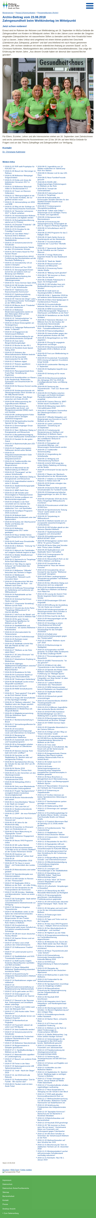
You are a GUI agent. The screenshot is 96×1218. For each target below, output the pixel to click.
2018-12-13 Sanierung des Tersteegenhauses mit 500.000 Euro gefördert (52, 1059)
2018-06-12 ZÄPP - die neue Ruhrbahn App (20, 814)
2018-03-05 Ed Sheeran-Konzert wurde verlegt (20, 387)
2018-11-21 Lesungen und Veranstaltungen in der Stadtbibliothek (53, 870)
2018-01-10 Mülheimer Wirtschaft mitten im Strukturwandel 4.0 (18, 188)
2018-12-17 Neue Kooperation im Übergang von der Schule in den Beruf (53, 1091)
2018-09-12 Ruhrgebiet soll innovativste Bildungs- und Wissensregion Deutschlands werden (52, 445)
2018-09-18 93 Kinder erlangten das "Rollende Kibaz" (52, 484)
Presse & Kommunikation (25, 13)
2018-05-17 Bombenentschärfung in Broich (19, 721)
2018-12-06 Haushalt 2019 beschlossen (48, 998)
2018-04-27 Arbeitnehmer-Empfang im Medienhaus (20, 660)
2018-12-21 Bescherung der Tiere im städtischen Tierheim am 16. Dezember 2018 (53, 1147)
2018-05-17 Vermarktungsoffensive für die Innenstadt (20, 725)
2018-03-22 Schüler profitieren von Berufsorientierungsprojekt (19, 498)
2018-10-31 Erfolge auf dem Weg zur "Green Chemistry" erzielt (52, 733)
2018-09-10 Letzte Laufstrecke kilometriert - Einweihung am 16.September (50, 426)
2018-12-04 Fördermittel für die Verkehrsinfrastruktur (50, 980)
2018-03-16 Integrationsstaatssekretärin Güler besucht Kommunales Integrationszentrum (18, 456)
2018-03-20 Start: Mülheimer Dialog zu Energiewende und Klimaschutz (20, 478)
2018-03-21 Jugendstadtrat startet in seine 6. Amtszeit (19, 482)
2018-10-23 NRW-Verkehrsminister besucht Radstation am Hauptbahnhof (53, 688)
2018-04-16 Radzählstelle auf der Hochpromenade (18, 595)
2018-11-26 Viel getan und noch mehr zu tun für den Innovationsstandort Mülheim (53, 910)
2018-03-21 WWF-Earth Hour (16, 490)
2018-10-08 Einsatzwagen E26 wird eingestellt (52, 601)
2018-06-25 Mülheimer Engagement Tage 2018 (19, 837)
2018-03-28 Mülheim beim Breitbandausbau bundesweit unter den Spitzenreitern (20, 517)
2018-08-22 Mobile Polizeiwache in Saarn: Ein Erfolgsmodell (51, 281)
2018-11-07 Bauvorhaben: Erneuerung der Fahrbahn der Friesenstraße (53, 787)
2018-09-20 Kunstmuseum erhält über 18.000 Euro (53, 506)
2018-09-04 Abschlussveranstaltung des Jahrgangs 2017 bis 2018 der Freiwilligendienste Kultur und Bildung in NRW (52, 381)
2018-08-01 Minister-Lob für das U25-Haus (53, 174)
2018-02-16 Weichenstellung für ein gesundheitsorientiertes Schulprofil (19, 337)
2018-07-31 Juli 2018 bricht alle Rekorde (17, 1076)
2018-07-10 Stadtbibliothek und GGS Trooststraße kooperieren (19, 957)
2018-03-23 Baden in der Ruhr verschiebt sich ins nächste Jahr (17, 503)
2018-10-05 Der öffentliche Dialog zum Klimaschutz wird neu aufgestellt (53, 584)
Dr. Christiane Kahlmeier (13, 152)
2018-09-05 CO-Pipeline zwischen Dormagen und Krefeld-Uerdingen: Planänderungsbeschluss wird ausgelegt (51, 396)
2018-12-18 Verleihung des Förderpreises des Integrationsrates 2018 (52, 1107)
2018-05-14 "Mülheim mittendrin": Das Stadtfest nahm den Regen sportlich (20, 703)
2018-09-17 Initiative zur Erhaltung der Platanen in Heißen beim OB (53, 480)
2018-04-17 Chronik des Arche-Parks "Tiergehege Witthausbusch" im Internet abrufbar (19, 610)
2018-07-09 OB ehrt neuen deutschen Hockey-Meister (20, 935)
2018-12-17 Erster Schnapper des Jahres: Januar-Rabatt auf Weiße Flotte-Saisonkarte (51, 1081)
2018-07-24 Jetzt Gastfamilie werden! (20, 1029)
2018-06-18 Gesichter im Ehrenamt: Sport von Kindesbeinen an (19, 828)
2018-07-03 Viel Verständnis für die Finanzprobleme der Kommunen (19, 889)
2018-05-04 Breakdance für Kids (18, 672)
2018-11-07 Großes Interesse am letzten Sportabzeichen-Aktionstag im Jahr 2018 (52, 797)
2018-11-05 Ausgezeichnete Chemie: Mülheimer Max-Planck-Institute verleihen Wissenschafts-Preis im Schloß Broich (52, 756)
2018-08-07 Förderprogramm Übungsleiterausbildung (49, 207)
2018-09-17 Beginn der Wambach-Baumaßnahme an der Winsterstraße (52, 475)
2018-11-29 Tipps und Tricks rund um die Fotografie (52, 920)
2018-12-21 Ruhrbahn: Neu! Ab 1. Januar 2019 (51, 1159)
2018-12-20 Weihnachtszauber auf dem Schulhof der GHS (51, 1141)
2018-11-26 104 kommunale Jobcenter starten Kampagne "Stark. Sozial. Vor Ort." (53, 904)
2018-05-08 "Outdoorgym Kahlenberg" (20, 679)
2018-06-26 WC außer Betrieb (17, 845)
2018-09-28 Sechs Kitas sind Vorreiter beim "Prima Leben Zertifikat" (53, 546)
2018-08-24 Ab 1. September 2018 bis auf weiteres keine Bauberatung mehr (53, 296)
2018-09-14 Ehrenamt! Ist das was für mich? (53, 471)
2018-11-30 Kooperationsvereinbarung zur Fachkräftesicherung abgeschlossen (53, 937)
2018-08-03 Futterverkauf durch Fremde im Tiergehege (50, 194)
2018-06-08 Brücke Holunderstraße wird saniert (19, 798)
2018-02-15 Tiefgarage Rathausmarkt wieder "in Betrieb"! (20, 328)
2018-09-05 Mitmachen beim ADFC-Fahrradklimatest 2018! (52, 407)
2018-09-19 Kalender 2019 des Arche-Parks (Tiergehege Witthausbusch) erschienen (53, 501)
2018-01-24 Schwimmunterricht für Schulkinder (18, 244)
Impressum (6, 1180)
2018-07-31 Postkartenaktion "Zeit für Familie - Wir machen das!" (20, 1081)
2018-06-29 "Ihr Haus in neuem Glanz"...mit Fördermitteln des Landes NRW (20, 865)
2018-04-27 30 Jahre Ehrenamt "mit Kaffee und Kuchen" (19, 656)
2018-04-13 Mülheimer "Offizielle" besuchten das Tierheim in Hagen (18, 571)
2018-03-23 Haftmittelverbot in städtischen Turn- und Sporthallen (18, 507)
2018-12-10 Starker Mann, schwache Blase (52, 1020)
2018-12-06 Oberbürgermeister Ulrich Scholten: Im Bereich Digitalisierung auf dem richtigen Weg (53, 1010)
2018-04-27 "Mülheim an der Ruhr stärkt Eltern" (18, 651)
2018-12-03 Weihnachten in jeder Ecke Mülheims (53, 976)
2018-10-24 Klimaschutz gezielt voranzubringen (50, 697)
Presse (5, 1204)
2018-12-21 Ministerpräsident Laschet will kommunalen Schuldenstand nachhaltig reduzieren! (53, 1153)
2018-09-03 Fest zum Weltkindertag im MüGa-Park (53, 354)
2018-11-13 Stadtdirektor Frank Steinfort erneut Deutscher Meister (51, 834)
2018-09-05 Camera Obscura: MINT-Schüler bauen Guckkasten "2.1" (52, 403)
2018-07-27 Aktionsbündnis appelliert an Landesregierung (19, 1056)
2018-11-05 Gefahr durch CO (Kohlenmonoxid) (49, 763)
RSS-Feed (15, 1170)
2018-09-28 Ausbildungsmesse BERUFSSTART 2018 (50, 537)
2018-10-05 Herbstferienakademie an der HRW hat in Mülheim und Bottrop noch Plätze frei (52, 589)
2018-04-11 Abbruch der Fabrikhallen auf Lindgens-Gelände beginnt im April (20, 551)
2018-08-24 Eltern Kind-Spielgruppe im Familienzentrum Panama (53, 301)
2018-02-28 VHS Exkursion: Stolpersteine (16, 367)
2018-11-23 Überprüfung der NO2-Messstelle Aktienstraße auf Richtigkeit (53, 892)
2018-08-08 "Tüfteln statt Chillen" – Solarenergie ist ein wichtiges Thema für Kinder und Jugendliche (52, 213)
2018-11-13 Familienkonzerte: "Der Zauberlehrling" (51, 829)
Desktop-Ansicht (8, 1209)
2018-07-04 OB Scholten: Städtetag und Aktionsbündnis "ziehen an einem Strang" (20, 894)
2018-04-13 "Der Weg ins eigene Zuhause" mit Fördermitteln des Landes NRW (18, 566)
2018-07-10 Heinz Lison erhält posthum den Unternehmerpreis (17, 944)
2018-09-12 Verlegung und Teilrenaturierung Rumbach (48, 460)
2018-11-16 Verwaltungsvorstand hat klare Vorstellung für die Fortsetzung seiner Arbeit (52, 853)
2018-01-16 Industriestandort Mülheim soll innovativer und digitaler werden (20, 217)
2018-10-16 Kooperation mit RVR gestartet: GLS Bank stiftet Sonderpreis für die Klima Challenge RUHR (53, 652)
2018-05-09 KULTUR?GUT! (16, 686)
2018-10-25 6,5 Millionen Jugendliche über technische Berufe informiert (52, 708)
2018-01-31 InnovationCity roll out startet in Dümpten (18, 264)
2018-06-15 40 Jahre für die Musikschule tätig (16, 823)
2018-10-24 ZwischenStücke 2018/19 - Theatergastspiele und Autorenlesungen (53, 703)
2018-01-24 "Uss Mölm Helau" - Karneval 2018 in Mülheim (17, 235)
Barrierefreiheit (8, 1196)
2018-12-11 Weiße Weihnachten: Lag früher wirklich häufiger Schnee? (52, 1035)
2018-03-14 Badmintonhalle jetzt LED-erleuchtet (20, 445)
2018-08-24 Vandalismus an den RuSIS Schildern (53, 316)
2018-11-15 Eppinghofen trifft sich (51, 844)
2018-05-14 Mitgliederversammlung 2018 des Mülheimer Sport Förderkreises (19, 715)
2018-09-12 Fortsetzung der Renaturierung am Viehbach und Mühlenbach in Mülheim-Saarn (50, 432)
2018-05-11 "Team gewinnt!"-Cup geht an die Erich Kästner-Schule (20, 694)
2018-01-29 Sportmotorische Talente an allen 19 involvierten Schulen (19, 248)
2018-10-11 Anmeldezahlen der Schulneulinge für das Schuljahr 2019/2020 (50, 630)
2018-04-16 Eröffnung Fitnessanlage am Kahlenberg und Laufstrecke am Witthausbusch (19, 590)
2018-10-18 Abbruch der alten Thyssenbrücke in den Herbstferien (51, 666)
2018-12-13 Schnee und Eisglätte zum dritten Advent (53, 1064)
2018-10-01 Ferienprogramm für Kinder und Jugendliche (50, 555)
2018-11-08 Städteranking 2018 (50, 806)
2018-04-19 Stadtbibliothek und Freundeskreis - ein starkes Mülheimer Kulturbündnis (20, 628)
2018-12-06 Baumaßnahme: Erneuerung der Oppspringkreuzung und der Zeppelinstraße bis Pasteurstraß (52, 991)
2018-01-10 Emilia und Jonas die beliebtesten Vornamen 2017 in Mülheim (18, 182)
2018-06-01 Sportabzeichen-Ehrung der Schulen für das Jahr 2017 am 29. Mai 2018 (20, 764)
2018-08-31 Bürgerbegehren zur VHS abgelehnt (52, 339)
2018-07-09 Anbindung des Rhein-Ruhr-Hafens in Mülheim (18, 922)
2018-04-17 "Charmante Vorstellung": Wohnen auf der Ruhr (20, 604)
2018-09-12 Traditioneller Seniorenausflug (48, 451)
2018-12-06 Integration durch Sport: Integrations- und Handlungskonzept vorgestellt (52, 1003)
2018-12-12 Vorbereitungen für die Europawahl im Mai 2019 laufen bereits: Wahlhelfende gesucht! (51, 1041)
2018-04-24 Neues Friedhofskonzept (19, 637)
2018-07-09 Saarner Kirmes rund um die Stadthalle (19, 939)
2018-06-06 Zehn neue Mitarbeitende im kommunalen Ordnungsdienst (20, 787)
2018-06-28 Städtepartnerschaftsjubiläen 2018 (18, 860)
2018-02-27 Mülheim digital (16, 361)
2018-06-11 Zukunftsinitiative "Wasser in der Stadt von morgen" (20, 803)
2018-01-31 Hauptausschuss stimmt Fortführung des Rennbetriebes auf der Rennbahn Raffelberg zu (20, 258)
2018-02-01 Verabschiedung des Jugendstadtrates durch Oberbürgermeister (18, 278)
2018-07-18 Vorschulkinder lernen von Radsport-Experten (20, 1017)
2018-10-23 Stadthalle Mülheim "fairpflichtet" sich (50, 693)
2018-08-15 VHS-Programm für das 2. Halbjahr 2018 (53, 234)
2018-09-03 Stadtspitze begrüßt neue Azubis (52, 370)
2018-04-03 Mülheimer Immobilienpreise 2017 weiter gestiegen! (16, 530)
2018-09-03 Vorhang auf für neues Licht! (51, 374)
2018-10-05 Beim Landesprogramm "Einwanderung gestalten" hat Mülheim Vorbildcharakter (53, 578)
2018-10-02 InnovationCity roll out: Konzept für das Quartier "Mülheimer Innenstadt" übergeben (52, 572)
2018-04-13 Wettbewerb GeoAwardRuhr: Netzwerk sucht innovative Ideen (17, 577)
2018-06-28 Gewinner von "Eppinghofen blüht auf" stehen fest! (19, 855)
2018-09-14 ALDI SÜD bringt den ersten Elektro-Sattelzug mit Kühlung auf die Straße (52, 465)
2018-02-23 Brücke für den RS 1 (18, 345)
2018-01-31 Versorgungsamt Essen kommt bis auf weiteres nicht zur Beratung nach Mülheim (19, 272)
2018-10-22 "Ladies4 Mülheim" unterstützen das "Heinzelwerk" (50, 684)
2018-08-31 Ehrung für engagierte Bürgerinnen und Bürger (51, 343)
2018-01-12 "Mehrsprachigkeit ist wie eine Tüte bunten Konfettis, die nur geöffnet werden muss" (19, 198)
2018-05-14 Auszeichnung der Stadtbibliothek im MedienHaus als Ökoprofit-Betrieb (18, 709)
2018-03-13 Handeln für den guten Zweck (18, 440)
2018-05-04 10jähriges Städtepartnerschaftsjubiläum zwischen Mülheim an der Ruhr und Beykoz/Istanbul (20, 667)
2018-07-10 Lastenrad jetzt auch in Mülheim (19, 953)
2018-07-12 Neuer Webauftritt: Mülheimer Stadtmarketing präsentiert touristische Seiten (20, 969)
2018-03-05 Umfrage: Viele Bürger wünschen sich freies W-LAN (18, 398)
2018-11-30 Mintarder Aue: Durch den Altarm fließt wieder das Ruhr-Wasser (53, 943)
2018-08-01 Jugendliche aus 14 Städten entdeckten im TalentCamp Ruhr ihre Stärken (51, 168)
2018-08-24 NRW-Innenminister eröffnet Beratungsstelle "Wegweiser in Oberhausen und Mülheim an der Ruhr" (53, 311)
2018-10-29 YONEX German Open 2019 (51, 724)
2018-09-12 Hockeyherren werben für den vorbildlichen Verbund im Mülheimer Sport (52, 439)
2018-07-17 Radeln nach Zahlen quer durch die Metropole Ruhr (20, 1008)
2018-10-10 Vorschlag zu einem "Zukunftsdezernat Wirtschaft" (50, 624)
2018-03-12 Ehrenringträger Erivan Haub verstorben (19, 427)
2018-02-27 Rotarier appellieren (17, 364)
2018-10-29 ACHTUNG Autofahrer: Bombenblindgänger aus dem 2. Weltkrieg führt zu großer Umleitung (52, 714)
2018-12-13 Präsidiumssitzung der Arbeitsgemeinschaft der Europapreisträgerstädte (51, 1052)
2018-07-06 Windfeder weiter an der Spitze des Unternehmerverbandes (19, 913)
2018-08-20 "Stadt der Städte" (49, 261)
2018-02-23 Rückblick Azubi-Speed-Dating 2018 (19, 349)
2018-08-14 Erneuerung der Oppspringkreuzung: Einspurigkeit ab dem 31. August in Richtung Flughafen (53, 224)
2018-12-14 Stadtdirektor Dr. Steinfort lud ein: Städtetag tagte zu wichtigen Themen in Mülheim (52, 1074)
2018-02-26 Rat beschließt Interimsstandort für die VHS (16, 358)
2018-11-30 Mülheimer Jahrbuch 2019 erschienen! (53, 947)
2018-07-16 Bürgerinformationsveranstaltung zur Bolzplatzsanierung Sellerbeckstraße (19, 987)
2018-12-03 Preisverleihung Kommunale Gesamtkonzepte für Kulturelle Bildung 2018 (51, 957)
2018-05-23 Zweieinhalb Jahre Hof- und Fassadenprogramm (19, 741)
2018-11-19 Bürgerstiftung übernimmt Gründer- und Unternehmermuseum (52, 859)
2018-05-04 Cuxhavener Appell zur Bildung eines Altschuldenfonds (19, 676)
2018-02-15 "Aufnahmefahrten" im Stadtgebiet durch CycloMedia (18, 319)
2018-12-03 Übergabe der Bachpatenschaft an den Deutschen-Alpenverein (52, 970)
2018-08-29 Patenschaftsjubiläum (51, 331)
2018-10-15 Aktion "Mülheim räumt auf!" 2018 (51, 642)
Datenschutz (7, 1184)
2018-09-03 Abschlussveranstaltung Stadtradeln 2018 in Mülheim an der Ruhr (52, 349)
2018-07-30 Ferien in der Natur (17, 1064)
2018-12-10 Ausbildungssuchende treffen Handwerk (51, 1015)
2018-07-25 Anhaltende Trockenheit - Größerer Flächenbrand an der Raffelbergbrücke (19, 1038)
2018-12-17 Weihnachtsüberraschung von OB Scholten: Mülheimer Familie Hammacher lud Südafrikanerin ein (53, 1101)
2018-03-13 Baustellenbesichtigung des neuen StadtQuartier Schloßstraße (20, 436)
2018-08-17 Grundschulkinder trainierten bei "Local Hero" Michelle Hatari (52, 244)
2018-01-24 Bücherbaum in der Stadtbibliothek (17, 239)
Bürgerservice (8, 13)
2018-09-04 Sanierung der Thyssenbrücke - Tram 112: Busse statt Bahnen (53, 388)
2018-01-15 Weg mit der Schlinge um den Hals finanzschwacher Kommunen (20, 208)
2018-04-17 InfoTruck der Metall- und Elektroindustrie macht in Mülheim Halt (20, 616)
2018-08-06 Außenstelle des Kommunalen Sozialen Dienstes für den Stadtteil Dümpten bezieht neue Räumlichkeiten (53, 201)
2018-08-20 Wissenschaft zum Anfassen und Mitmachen (50, 265)
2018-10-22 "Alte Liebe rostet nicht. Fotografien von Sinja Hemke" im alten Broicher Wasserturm (53, 678)
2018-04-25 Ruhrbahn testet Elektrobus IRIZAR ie (16, 640)
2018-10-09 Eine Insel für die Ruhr (51, 616)
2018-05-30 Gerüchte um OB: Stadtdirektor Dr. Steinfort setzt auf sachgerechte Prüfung (18, 757)
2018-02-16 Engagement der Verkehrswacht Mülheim (16, 333)
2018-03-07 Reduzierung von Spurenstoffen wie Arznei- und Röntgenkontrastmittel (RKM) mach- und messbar (19, 409)
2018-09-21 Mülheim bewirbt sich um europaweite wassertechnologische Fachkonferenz (52, 523)
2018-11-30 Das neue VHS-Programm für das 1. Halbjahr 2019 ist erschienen (53, 925)
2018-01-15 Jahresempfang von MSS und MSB (20, 203)
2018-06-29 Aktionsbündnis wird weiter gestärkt (20, 871)
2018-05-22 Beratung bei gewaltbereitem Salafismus (15, 736)
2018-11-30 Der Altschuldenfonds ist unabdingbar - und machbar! (52, 929)
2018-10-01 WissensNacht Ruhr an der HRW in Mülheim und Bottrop (53, 560)
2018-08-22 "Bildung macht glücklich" (52, 273)
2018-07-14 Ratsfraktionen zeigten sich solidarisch (20, 981)
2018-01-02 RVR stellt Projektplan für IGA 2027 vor (19, 167)
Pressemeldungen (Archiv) (47, 13)
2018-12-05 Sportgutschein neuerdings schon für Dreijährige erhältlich (53, 985)
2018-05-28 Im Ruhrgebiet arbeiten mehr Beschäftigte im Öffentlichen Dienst (19, 746)
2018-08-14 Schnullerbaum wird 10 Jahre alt (51, 229)
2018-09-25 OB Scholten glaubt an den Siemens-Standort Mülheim (53, 528)
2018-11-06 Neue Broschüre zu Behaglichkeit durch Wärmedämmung (52, 778)
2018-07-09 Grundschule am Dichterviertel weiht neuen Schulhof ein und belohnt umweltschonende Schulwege (20, 928)
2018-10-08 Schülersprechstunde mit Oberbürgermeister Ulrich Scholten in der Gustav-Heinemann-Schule (52, 611)
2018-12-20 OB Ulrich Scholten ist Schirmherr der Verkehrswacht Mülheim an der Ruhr (53, 1136)
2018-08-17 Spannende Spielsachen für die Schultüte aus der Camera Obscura (52, 250)
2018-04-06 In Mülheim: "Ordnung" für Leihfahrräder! (20, 547)
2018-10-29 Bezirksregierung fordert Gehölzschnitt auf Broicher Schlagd (52, 719)
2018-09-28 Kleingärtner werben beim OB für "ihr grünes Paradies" (53, 542)
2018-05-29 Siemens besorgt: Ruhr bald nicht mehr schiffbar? (19, 752)
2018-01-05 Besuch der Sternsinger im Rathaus (20, 172)
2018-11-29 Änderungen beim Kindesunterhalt (49, 916)
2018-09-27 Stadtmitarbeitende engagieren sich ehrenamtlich (50, 533)
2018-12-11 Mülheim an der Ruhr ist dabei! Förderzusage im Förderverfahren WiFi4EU (52, 1030)
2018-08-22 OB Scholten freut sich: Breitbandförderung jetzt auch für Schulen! (51, 286)
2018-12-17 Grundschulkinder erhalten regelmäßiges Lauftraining (53, 1086)
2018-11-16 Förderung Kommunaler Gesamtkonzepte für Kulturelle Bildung (53, 848)
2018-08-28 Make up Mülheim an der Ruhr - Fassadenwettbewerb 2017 (52, 327)
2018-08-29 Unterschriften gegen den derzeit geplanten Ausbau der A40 (52, 334)
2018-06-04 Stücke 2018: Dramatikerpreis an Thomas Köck (18, 769)
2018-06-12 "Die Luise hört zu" (17, 806)
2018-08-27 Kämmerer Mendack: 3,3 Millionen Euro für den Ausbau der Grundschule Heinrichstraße (52, 322)
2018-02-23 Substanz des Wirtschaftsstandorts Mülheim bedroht (20, 353)
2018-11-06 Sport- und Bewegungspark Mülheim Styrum (53, 782)
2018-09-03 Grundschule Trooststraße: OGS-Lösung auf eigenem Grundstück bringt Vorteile (53, 360)
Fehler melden (26, 1170)
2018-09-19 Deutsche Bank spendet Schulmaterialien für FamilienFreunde (52, 489)
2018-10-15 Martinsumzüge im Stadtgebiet (50, 646)
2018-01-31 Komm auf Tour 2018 (18, 267)
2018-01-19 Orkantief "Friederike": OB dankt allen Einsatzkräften (20, 226)
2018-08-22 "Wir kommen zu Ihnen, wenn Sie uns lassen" (52, 276)
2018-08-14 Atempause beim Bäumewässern (49, 218)
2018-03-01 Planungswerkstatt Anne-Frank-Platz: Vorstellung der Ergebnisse (19, 373)
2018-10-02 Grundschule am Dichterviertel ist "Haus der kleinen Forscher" (51, 565)
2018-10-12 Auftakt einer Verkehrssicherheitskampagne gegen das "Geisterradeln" (52, 636)
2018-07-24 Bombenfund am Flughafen (16, 1021)
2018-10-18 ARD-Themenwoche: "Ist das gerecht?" (52, 662)
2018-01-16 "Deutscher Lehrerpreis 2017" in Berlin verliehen (19, 212)
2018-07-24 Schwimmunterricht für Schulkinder (18, 1033)
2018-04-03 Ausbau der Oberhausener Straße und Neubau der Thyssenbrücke (20, 524)
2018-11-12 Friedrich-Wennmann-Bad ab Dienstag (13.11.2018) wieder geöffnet (53, 823)
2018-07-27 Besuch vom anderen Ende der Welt (20, 1060)
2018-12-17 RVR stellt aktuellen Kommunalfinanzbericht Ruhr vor (51, 1095)
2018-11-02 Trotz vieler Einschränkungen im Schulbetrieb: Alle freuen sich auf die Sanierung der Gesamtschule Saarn (53, 748)
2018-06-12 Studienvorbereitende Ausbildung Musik (18, 810)
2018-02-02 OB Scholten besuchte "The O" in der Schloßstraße (18, 286)
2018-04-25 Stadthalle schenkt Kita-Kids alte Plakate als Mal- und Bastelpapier (19, 646)
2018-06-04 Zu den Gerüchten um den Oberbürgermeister (20, 774)
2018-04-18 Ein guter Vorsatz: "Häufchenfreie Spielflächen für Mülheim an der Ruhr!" (17, 621)
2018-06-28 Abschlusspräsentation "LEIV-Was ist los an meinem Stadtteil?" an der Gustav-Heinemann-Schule (20, 850)
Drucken (5, 1170)
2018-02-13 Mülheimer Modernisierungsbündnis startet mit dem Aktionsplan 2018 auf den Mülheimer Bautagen (19, 313)
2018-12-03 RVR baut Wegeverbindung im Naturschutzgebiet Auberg (53, 964)
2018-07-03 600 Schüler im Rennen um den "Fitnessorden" (19, 880)
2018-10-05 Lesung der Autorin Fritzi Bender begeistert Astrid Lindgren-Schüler (52, 596)
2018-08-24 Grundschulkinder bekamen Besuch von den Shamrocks (53, 305)
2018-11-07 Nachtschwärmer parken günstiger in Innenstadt (52, 802)
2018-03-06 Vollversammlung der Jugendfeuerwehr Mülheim (18, 403)
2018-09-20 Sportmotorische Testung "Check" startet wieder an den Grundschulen (52, 512)
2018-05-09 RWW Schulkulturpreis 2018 (18, 690)
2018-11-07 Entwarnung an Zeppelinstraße (48, 791)
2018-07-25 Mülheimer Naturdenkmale (20, 1043)
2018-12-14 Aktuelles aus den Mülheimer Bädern (49, 1069)
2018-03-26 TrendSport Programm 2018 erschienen (18, 512)
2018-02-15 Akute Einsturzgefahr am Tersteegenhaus (19, 324)
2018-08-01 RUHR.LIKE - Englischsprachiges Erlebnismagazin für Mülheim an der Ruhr (52, 184)
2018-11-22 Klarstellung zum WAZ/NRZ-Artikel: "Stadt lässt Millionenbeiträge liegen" (49, 875)
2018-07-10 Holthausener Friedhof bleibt (18, 948)
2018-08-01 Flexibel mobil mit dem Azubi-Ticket (18, 1085)
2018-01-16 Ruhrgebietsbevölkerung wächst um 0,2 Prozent (19, 221)
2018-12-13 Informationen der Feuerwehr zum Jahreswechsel (50, 1046)
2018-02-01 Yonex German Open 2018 (20, 283)
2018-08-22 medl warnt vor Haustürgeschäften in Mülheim (50, 292)
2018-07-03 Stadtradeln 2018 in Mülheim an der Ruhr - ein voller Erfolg (20, 884)
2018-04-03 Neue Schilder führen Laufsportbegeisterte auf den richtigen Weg (20, 537)
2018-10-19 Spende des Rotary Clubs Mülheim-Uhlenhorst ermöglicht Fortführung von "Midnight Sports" (53, 672)
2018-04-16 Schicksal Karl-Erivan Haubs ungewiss (18, 600)
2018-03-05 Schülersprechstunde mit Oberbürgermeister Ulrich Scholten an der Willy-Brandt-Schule (20, 393)
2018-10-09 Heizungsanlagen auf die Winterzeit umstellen (52, 620)
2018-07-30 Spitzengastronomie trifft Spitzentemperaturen (19, 1067)
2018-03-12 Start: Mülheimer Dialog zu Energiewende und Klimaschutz (20, 431)
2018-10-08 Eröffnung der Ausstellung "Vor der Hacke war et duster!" (53, 606)
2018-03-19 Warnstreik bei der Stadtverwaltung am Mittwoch (17, 469)
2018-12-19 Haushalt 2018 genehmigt (53, 1123)
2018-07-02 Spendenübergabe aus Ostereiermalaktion (19, 875)
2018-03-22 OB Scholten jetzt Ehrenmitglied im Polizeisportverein (19, 494)
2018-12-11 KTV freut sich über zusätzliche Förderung (50, 1024)
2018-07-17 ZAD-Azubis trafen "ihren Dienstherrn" (19, 1012)
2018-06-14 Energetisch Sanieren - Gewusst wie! (19, 819)
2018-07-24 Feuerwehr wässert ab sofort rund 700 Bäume (18, 1026)
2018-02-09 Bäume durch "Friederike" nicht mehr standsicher (20, 306)
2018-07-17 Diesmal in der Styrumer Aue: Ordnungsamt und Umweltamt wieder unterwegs (19, 1002)
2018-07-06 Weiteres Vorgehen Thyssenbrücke (17, 908)
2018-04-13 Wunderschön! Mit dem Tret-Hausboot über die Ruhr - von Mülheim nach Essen (19, 583)
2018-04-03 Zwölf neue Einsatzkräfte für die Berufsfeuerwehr (19, 542)
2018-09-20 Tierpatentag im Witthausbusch (49, 517)
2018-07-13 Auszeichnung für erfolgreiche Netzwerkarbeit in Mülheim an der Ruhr (20, 976)
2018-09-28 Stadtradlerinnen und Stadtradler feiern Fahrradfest (51, 551)
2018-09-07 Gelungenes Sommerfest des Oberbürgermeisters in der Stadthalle (52, 413)
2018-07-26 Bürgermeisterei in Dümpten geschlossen (17, 1046)
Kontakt (5, 1200)
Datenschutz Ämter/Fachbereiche (15, 1188)
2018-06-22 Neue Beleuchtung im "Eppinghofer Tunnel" (18, 833)
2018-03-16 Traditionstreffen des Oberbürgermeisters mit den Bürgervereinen (18, 463)
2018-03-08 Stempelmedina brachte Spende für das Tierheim (19, 422)
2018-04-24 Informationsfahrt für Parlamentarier (18, 633)
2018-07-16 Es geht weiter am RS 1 (19, 991)
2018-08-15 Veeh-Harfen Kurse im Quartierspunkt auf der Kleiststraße (51, 238)
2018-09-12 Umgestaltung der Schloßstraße (49, 455)
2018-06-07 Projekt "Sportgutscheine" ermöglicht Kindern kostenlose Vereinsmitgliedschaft (20, 793)
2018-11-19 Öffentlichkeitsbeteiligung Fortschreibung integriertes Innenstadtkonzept (52, 864)
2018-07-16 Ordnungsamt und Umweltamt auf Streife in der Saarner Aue (19, 996)
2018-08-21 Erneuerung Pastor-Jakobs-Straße (50, 269)
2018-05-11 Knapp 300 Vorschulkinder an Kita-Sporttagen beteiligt (20, 699)
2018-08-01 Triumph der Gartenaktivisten (47, 190)
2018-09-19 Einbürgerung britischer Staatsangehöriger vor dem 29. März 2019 (52, 494)
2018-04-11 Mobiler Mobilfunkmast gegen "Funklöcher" (18, 556)
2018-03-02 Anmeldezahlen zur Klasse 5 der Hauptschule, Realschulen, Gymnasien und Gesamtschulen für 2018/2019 (20, 380)
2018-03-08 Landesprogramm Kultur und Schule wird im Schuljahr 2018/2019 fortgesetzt (19, 417)
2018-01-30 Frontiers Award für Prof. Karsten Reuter (19, 253)
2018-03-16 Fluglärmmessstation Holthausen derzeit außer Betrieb (18, 449)
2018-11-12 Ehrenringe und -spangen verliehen (52, 809)
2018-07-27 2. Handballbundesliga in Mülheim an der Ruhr (19, 1051)
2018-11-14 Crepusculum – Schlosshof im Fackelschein (53, 838)
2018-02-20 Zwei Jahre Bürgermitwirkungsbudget (15, 342)
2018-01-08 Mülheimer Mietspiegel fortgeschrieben (19, 177)
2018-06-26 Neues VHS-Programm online (19, 842)
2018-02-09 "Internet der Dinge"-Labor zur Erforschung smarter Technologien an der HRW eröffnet (20, 301)
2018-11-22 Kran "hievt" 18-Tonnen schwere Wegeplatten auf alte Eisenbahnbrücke (51, 882)
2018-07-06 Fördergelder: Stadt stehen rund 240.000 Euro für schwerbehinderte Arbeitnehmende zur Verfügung (20, 902)
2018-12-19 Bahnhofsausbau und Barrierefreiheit (51, 1119)
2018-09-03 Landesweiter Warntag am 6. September (53, 365)
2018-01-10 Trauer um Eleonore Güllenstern (18, 192)
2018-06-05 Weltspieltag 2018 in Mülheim (18, 783)
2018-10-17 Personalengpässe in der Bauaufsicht (52, 657)
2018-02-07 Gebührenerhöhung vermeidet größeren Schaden (17, 295)
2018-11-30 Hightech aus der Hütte (51, 933)
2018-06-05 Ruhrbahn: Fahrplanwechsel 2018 (14, 778)
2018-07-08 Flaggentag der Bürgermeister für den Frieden (17, 917)
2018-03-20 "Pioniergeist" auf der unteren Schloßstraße (18, 473)
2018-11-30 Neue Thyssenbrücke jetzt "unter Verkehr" (53, 952)
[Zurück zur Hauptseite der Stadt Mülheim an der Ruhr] (10, 5)
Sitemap (5, 1192)
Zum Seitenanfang (11, 1213)
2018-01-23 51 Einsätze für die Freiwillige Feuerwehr (17, 230)
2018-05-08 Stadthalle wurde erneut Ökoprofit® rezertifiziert (19, 683)
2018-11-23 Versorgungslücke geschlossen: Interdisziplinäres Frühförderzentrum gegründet (50, 897)
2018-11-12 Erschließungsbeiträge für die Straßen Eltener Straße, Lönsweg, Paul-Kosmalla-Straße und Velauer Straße (53, 816)
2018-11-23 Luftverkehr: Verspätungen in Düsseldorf (53, 887)
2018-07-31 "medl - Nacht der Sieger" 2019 (20, 1072)
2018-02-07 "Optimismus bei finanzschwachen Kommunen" (17, 291)
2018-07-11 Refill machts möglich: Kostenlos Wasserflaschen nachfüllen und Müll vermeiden (19, 963)
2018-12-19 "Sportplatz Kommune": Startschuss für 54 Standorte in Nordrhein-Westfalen (52, 1114)
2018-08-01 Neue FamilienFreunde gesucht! (52, 179)
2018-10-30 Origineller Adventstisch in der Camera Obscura (53, 728)
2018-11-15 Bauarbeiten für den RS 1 (52, 842)
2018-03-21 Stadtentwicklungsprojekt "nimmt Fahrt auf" (19, 487)
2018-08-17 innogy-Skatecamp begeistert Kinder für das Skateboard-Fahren (52, 257)
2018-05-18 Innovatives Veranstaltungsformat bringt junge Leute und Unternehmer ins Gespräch (20, 731)
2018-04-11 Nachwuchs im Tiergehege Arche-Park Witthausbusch (20, 560)
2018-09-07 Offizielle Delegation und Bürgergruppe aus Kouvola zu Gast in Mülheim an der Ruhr (52, 419)
